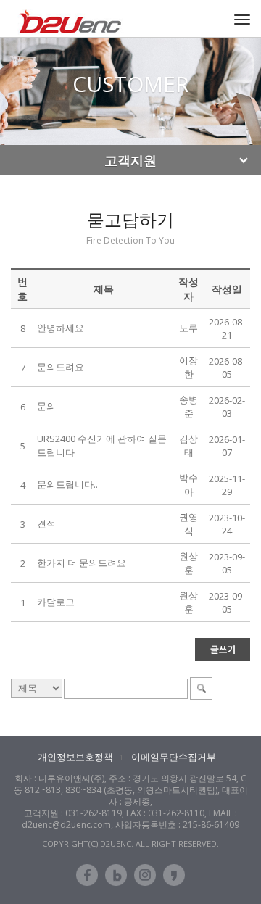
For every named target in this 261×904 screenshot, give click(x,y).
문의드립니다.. (67, 484)
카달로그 (56, 601)
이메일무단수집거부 (173, 756)
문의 (46, 405)
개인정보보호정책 (75, 756)
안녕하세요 (60, 327)
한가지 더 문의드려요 (81, 562)
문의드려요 (60, 366)
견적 (46, 523)
